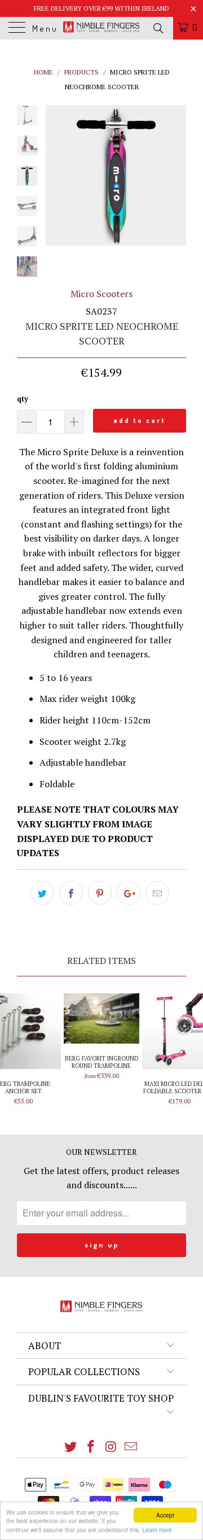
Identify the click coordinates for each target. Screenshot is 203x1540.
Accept (165, 1515)
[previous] (56, 175)
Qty (22, 399)
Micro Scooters (101, 293)
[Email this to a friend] (157, 893)
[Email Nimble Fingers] (131, 1447)
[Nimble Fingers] (101, 28)
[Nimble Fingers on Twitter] (71, 1447)
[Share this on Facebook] (71, 893)
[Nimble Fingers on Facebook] (90, 1447)
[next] (175, 175)
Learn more (157, 1529)
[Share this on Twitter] (42, 893)
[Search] (158, 27)
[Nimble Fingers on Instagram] (111, 1447)
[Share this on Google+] (128, 893)
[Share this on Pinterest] (100, 893)
